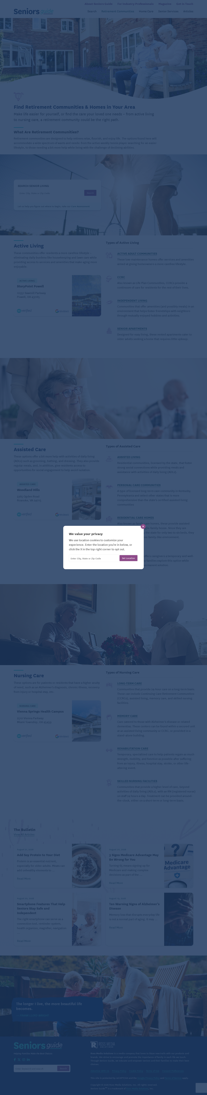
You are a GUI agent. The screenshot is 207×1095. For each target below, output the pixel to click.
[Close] (143, 526)
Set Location (128, 558)
